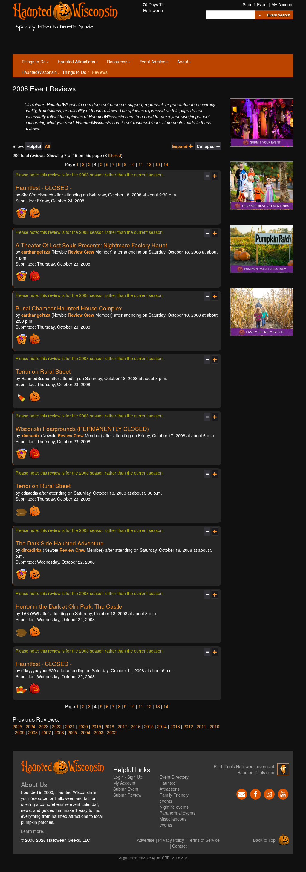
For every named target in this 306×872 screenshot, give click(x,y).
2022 (57, 726)
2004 (85, 732)
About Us (34, 784)
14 (165, 164)
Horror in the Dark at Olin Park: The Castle (69, 606)
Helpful (34, 146)
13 (157, 164)
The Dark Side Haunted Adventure (60, 543)
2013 (175, 726)
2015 (149, 726)
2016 (135, 726)
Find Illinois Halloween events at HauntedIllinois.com (244, 769)
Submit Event (255, 4)
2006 (59, 732)
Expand (180, 146)
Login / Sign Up (127, 777)
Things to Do (34, 62)
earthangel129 (35, 252)
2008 (33, 732)
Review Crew (81, 252)
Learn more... (34, 831)
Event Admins (152, 62)
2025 (17, 726)
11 (140, 164)
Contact (179, 846)
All (47, 146)
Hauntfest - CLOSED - (44, 187)
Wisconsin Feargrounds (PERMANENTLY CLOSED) (82, 428)
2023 (43, 726)
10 (132, 164)
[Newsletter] (241, 793)
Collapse (206, 146)
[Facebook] (255, 793)
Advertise (145, 840)
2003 (98, 732)
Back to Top (264, 840)
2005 (72, 732)
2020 (83, 726)
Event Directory (174, 777)
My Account (282, 4)
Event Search (278, 15)
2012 (188, 726)
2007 (46, 732)
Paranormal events (177, 813)
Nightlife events (174, 807)
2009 (20, 732)
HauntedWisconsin (39, 72)
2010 (214, 726)
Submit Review (127, 795)
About (182, 62)
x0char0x (30, 435)
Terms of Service (204, 840)
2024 (30, 726)
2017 (122, 726)
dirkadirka (31, 550)
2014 (162, 726)
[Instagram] (269, 793)
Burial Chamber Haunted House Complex (69, 308)
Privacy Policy (171, 840)
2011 (201, 726)
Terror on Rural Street (43, 371)
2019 (96, 726)
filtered (114, 155)
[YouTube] (283, 793)
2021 (70, 726)
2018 (109, 726)
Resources (117, 62)
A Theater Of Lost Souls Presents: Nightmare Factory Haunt (91, 245)
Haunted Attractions (76, 62)
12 (149, 164)
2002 (112, 732)
